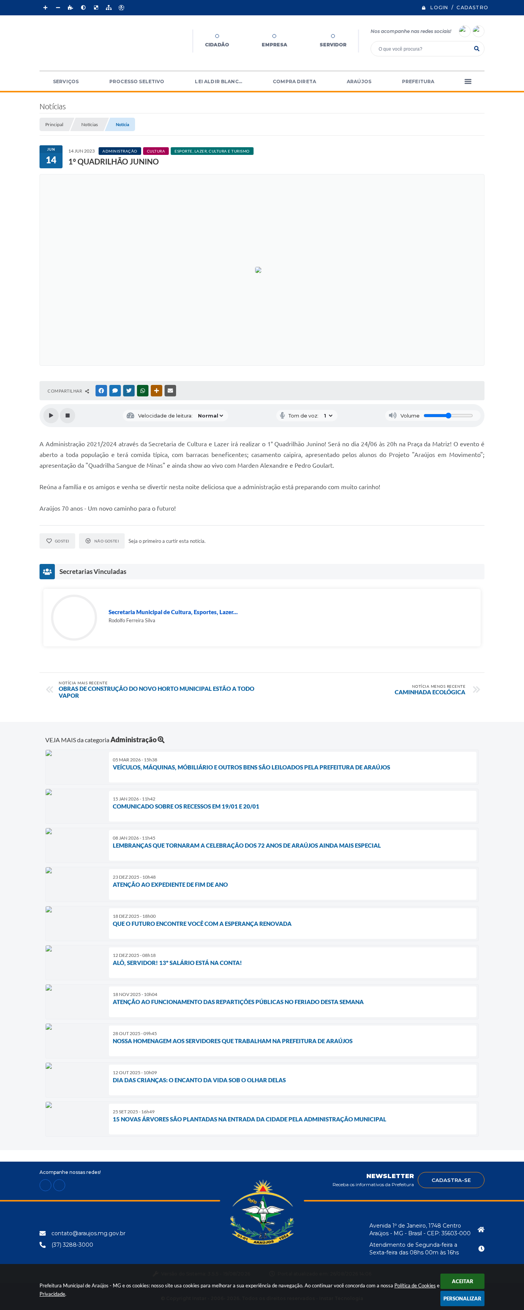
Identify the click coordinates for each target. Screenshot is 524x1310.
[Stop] (67, 415)
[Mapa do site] (108, 7)
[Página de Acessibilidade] (121, 7)
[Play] (51, 415)
